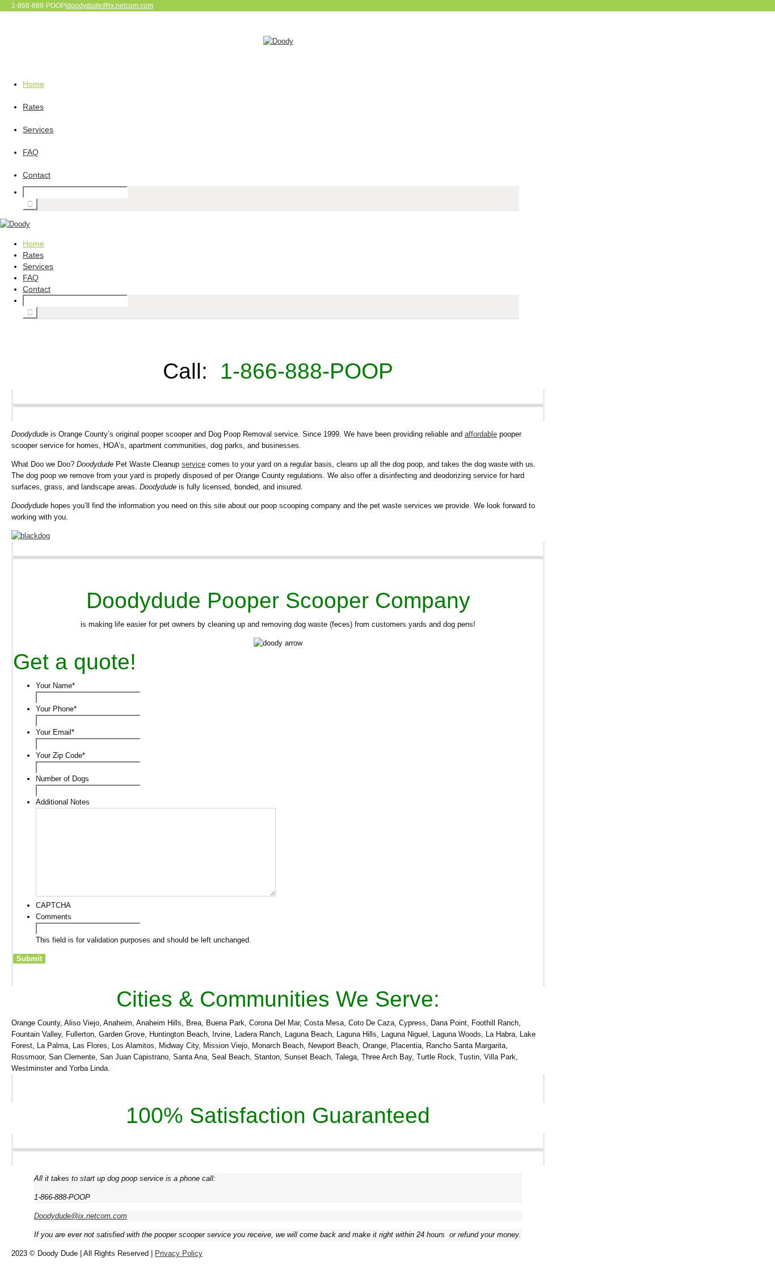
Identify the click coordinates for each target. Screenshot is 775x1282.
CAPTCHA (53, 905)
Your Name (55, 685)
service (193, 464)
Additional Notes (63, 802)
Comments (53, 916)
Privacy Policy (179, 1253)
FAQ (31, 152)
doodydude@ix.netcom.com (110, 6)
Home (33, 84)
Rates (33, 106)
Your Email (55, 732)
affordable (481, 434)
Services (38, 129)
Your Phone (56, 709)
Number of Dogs (62, 778)
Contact (36, 174)
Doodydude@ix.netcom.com (80, 1216)
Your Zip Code (60, 755)
